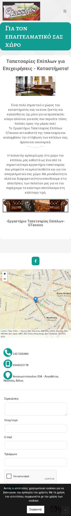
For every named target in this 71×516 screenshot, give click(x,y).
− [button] (5, 279)
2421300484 (20, 353)
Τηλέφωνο (10, 454)
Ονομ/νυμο (11, 420)
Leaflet (4, 330)
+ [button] (5, 274)
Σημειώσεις (11, 398)
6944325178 (20, 365)
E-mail (8, 437)
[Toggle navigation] (65, 11)
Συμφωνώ (35, 509)
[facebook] (35, 261)
